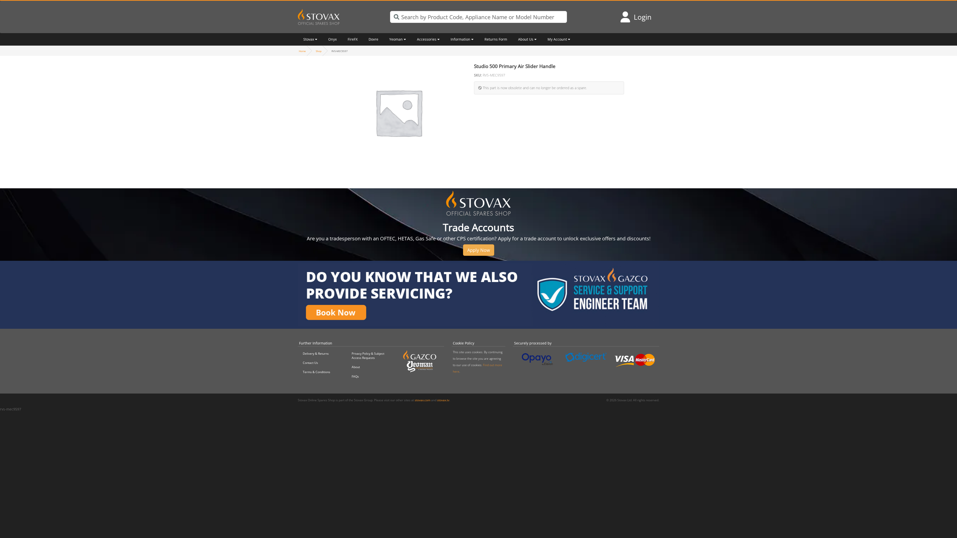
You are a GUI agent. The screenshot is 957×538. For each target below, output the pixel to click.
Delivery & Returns (316, 353)
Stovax (308, 39)
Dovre (373, 39)
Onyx (332, 39)
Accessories (426, 39)
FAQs (355, 376)
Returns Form (495, 39)
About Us (525, 39)
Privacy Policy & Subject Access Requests (368, 355)
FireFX (353, 39)
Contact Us (310, 363)
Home (302, 51)
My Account (557, 39)
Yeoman (396, 39)
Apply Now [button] (478, 250)
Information (460, 39)
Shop (318, 51)
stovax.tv (443, 400)
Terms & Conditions (316, 372)
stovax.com (422, 400)
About (356, 367)
